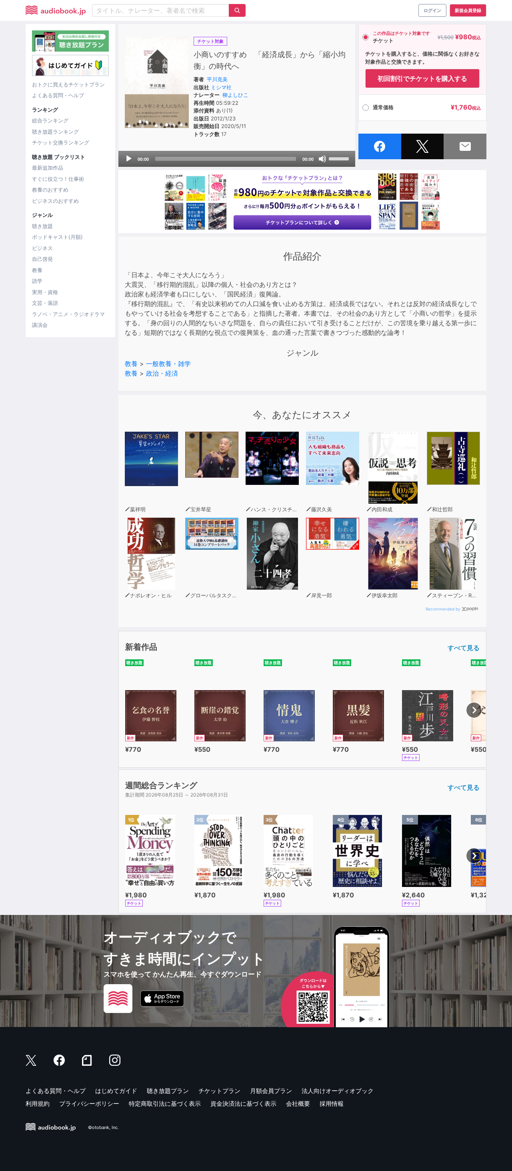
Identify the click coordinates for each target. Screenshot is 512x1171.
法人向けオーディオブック (338, 1091)
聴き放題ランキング (55, 131)
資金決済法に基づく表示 (243, 1103)
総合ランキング (50, 120)
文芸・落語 (45, 303)
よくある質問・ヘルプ (58, 95)
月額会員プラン (271, 1091)
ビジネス (42, 248)
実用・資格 (45, 292)
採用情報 (332, 1103)
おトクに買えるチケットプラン (68, 84)
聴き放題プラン (168, 1091)
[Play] (129, 159)
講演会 (40, 325)
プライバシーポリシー (89, 1103)
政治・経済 (162, 373)
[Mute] (322, 159)
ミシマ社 (221, 87)
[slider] (340, 158)
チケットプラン (219, 1091)
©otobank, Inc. (103, 1127)
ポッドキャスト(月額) (57, 237)
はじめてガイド (116, 1091)
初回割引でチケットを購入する (422, 78)
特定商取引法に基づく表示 (165, 1103)
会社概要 (298, 1103)
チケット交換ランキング (60, 142)
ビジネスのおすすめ (55, 201)
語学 (37, 281)
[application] (236, 159)
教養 (37, 270)
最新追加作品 (47, 167)
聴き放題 (42, 226)
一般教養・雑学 (168, 364)
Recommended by (443, 609)
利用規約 (38, 1103)
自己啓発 (42, 259)
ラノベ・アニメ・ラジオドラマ (68, 314)
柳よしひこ (235, 95)
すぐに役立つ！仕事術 (58, 179)
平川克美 (217, 79)
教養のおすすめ (50, 189)
